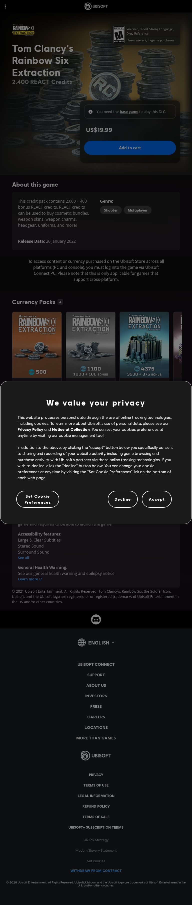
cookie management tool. (81, 435)
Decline (122, 499)
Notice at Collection (71, 429)
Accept (157, 499)
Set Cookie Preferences (37, 499)
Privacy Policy (30, 429)
